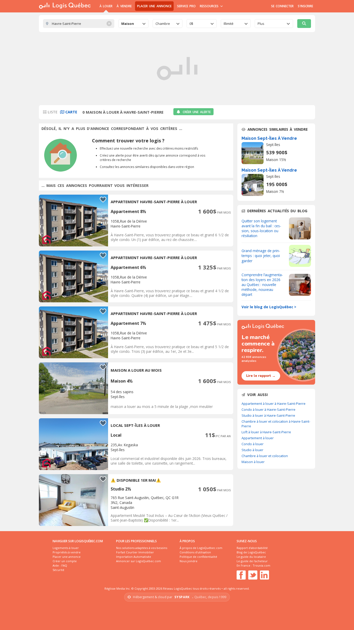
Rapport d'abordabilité (252, 548)
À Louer (106, 6)
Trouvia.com (261, 565)
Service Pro (186, 6)
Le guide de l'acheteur (252, 561)
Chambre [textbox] (162, 23)
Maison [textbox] (127, 23)
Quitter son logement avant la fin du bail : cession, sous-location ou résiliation (261, 228)
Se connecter (282, 6)
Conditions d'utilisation (195, 552)
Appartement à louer (258, 438)
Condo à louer (253, 444)
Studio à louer (252, 450)
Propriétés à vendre (67, 552)
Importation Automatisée (133, 557)
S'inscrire (305, 6)
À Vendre (124, 6)
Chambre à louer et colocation (265, 455)
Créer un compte (65, 561)
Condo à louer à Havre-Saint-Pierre (268, 409)
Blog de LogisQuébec (251, 552)
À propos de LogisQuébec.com (201, 548)
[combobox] (133, 23)
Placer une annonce (154, 6)
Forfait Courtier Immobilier (135, 552)
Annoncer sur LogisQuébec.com (138, 561)
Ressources (210, 6)
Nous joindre (188, 561)
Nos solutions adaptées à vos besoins (141, 548)
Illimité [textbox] (228, 23)
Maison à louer (253, 461)
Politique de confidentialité (198, 557)
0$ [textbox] (191, 23)
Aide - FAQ (60, 565)
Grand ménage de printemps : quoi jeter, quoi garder (261, 255)
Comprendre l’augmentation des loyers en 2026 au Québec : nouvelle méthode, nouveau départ (262, 284)
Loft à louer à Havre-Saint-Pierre (266, 432)
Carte (70, 111)
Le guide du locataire (251, 557)
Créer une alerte (197, 112)
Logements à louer (66, 548)
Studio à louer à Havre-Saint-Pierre (268, 415)
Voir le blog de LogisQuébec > (269, 306)
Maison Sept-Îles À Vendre (269, 138)
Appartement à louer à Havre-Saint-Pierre (274, 403)
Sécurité (58, 570)
